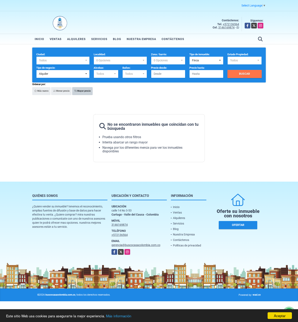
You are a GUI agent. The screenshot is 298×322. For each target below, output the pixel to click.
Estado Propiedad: (238, 54)
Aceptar (280, 315)
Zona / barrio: (159, 54)
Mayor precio (84, 91)
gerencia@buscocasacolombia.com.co (135, 245)
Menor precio (63, 91)
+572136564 (231, 24)
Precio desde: (159, 67)
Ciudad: (40, 54)
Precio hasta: (197, 67)
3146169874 (226, 27)
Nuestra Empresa (141, 39)
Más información (118, 315)
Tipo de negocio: (45, 67)
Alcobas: (99, 67)
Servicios (99, 39)
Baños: (126, 67)
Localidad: (100, 54)
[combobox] (63, 60)
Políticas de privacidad (187, 245)
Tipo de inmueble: (199, 54)
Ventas (56, 39)
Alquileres (76, 39)
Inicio (39, 39)
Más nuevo (42, 91)
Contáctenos (173, 39)
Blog (117, 39)
